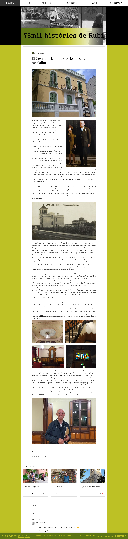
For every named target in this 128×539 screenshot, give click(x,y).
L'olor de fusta (58, 487)
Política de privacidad (24, 537)
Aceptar (120, 536)
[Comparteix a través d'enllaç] (32, 451)
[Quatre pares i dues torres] (92, 476)
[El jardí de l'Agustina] (35, 476)
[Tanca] (126, 536)
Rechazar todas (109, 536)
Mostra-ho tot (101, 466)
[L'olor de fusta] (64, 476)
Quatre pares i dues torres (91, 487)
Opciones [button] (99, 536)
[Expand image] (47, 331)
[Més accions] (95, 523)
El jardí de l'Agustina (32, 487)
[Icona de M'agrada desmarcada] (37, 531)
